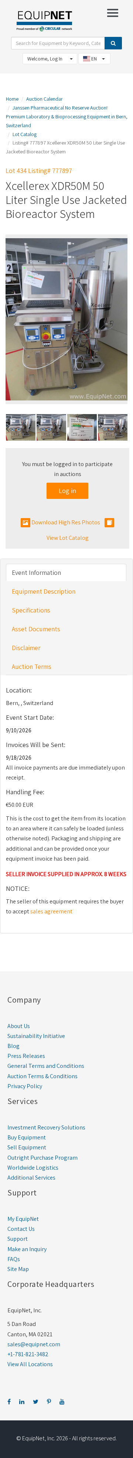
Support (17, 1239)
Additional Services (31, 1177)
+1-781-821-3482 (27, 1354)
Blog (13, 1046)
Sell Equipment (26, 1147)
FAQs (13, 1259)
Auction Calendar (44, 99)
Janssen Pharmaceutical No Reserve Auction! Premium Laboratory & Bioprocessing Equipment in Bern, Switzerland (66, 116)
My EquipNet (23, 1219)
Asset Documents (36, 629)
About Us (18, 1026)
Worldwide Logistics (32, 1167)
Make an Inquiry (27, 1249)
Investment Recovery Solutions (46, 1127)
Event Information (36, 572)
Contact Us (21, 1229)
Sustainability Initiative (36, 1036)
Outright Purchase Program (42, 1158)
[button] (8, 427)
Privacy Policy (24, 1086)
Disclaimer (26, 647)
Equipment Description (43, 591)
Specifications (31, 610)
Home (12, 99)
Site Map (18, 1269)
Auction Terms (31, 666)
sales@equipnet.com (33, 1344)
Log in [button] (67, 490)
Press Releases (26, 1056)
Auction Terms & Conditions (42, 1076)
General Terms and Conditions (45, 1066)
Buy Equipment (26, 1137)
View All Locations (30, 1364)
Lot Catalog (25, 134)
